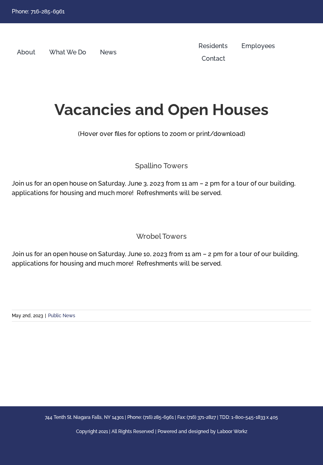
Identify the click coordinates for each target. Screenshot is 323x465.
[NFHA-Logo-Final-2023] (161, 30)
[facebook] (308, 12)
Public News (61, 315)
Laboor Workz (232, 431)
